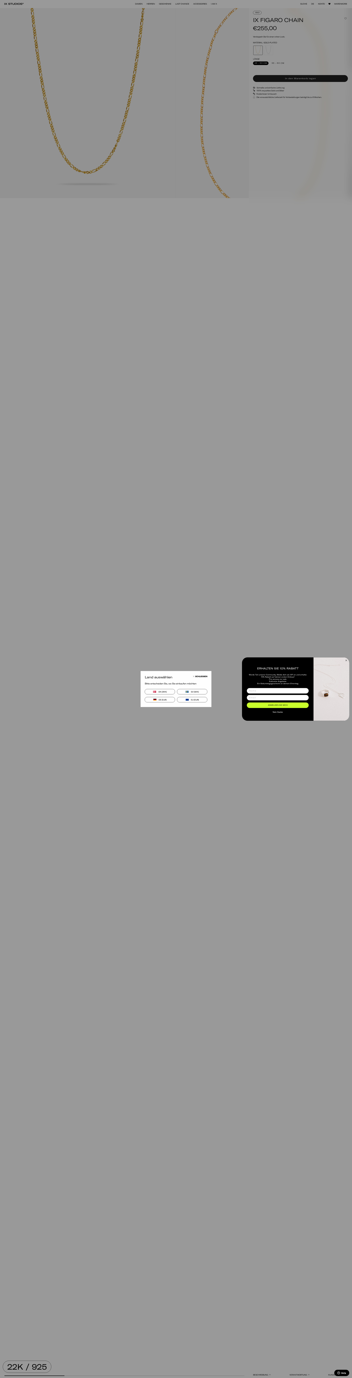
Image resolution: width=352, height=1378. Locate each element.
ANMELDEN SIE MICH (278, 705)
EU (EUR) (195, 700)
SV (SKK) (195, 692)
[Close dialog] (346, 660)
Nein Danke (278, 712)
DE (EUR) (163, 700)
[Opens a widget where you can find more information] (341, 1373)
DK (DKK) (162, 692)
